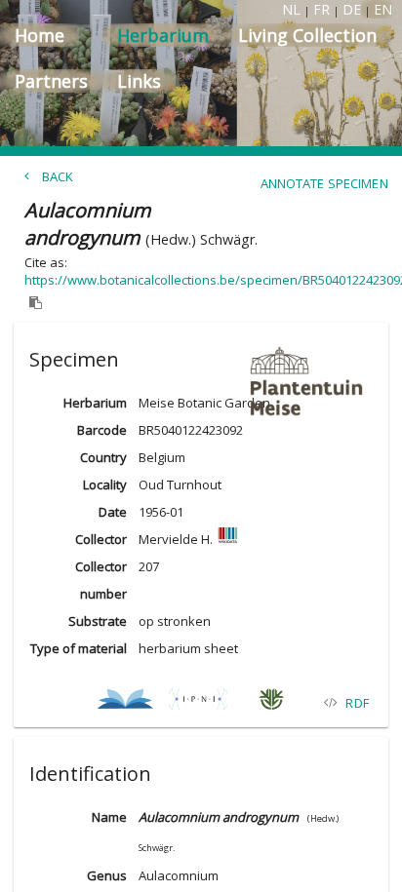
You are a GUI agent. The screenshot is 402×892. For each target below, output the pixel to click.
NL (291, 9)
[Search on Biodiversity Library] (124, 702)
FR (321, 9)
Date (113, 512)
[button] (201, 356)
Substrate (97, 621)
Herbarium (95, 402)
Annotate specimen (324, 183)
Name (109, 817)
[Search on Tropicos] (270, 702)
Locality (105, 484)
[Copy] (36, 303)
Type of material (78, 648)
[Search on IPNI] (197, 702)
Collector (101, 539)
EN (383, 9)
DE (351, 9)
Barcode (102, 430)
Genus (107, 875)
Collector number (101, 580)
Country (103, 457)
